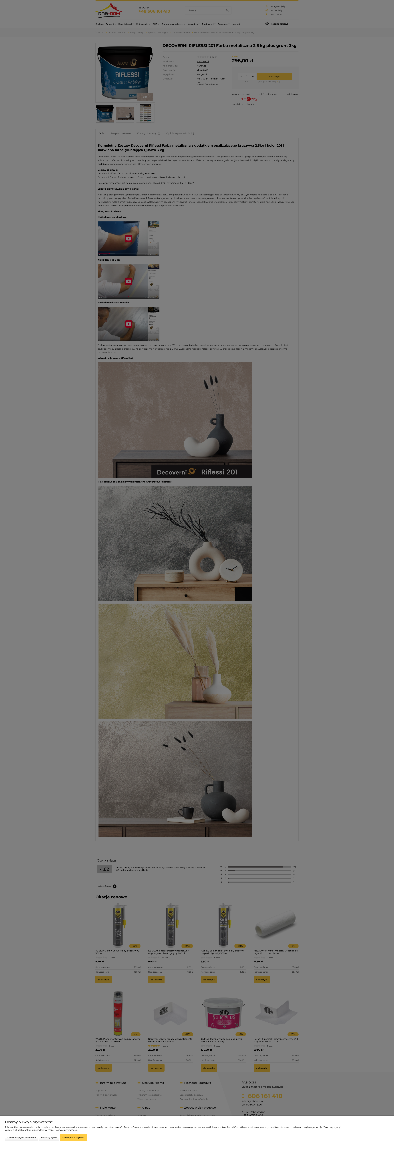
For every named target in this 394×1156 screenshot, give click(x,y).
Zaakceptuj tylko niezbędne (21, 1137)
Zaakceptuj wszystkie (73, 1137)
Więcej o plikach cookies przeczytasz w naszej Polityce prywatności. (41, 1130)
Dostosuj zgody (49, 1137)
